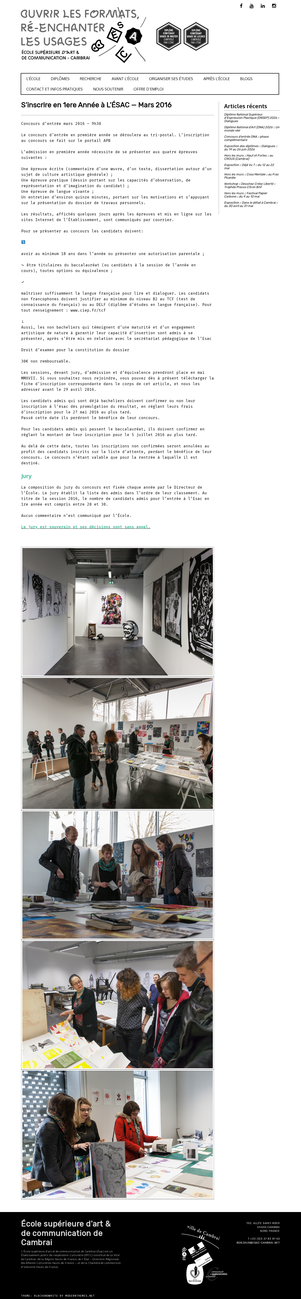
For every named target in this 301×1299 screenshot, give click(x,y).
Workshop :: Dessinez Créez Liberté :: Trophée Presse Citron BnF (249, 185)
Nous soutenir (108, 89)
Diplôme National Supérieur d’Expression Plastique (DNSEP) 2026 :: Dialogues (251, 118)
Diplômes (60, 78)
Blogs (246, 78)
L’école (33, 78)
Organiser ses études (171, 78)
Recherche (90, 78)
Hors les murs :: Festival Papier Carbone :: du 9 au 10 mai (245, 194)
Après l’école (216, 78)
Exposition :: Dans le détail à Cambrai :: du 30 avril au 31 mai (251, 204)
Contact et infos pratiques (54, 89)
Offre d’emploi (149, 89)
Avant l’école (125, 78)
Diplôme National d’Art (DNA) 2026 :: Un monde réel (251, 128)
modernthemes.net (80, 1295)
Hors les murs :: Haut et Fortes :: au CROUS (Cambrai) (248, 157)
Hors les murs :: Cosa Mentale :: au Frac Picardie (251, 176)
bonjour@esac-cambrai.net (258, 1242)
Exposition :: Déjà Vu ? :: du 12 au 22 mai (249, 166)
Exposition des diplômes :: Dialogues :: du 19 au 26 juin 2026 (250, 147)
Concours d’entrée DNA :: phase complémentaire (246, 138)
